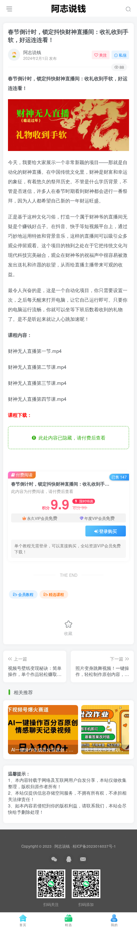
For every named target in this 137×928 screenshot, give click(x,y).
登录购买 (108, 531)
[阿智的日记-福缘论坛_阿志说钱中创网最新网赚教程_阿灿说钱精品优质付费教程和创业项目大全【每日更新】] (68, 7)
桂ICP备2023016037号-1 (94, 846)
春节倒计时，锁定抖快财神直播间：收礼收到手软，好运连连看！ (68, 36)
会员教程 (25, 594)
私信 (122, 55)
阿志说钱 (32, 52)
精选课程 (56, 594)
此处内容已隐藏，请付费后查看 (70, 437)
